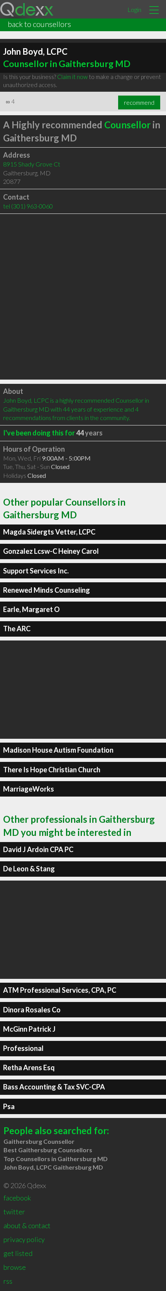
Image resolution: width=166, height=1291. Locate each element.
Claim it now (72, 76)
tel (28, 206)
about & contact (27, 1225)
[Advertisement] (83, 297)
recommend (139, 102)
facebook (17, 1198)
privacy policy (24, 1239)
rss (7, 1281)
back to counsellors (39, 24)
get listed (17, 1253)
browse (14, 1267)
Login (134, 9)
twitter (14, 1211)
